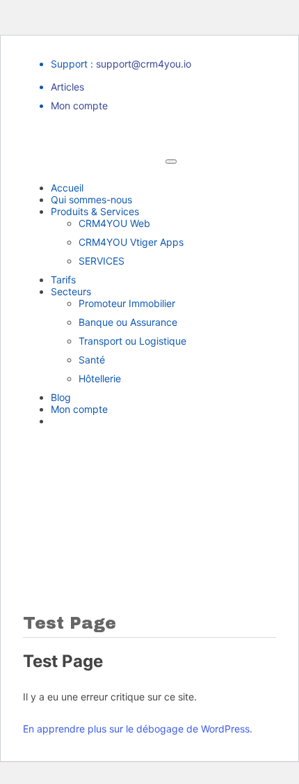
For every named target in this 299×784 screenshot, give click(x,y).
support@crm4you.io (143, 64)
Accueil (67, 188)
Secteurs (71, 291)
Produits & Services (95, 211)
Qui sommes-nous (91, 199)
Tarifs (63, 279)
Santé (92, 360)
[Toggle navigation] (171, 161)
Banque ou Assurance (128, 322)
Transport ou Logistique (132, 341)
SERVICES (101, 261)
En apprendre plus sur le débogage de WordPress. (137, 729)
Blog (61, 397)
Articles (67, 87)
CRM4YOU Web (114, 223)
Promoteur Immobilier (127, 303)
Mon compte (79, 105)
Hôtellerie (100, 378)
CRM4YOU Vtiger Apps (131, 242)
